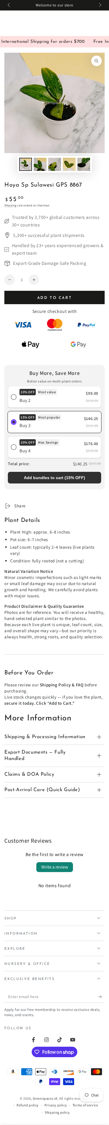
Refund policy (28, 1105)
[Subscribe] (101, 997)
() (54, 477)
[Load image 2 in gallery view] (40, 164)
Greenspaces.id (45, 1098)
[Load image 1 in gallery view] (25, 164)
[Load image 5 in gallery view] (83, 164)
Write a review (54, 867)
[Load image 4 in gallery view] (69, 164)
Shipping (10, 205)
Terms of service (85, 1105)
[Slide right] (100, 5)
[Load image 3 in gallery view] (54, 164)
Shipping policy (57, 1112)
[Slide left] (9, 5)
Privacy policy (55, 1105)
